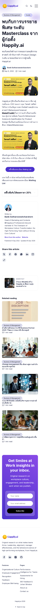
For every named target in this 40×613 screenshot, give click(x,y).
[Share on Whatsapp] (21, 254)
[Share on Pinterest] (16, 254)
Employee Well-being (10, 583)
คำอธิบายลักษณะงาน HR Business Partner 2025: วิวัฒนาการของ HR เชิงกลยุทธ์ (18, 329)
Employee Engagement (11, 573)
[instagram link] (16, 557)
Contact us (24, 591)
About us (23, 588)
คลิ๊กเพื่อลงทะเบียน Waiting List (20, 169)
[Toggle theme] (31, 6)
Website (25, 237)
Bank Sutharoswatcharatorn (19, 68)
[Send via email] (33, 254)
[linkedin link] (10, 557)
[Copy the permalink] (4, 260)
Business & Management (12, 15)
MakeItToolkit (8, 113)
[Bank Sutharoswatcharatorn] (4, 68)
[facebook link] (4, 557)
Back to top (21, 607)
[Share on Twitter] (4, 254)
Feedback (6, 580)
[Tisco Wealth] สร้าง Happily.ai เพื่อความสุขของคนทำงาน (24, 284)
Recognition (6, 576)
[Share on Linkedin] (27, 254)
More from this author (13, 237)
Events (28, 15)
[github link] (21, 557)
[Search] (27, 6)
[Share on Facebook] (10, 254)
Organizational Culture (10, 569)
